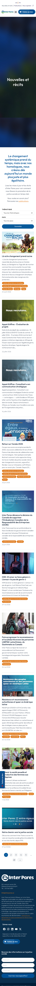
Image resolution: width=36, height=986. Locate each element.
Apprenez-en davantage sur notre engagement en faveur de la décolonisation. (17, 917)
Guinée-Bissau (7, 289)
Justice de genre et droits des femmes (15, 286)
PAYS (4, 217)
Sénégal (17, 289)
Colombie (6, 737)
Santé (5, 480)
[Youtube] (16, 929)
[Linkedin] (12, 929)
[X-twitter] (20, 929)
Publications (17, 5)
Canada (20, 542)
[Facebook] (4, 929)
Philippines (6, 797)
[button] (15, 12)
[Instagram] (8, 929)
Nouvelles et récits (7, 5)
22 (14, 860)
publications (23, 201)
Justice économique (9, 477)
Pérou (23, 737)
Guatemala (6, 602)
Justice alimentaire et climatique (13, 283)
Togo (23, 289)
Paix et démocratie (24, 477)
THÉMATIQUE (7, 209)
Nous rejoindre (27, 5)
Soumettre (18, 226)
